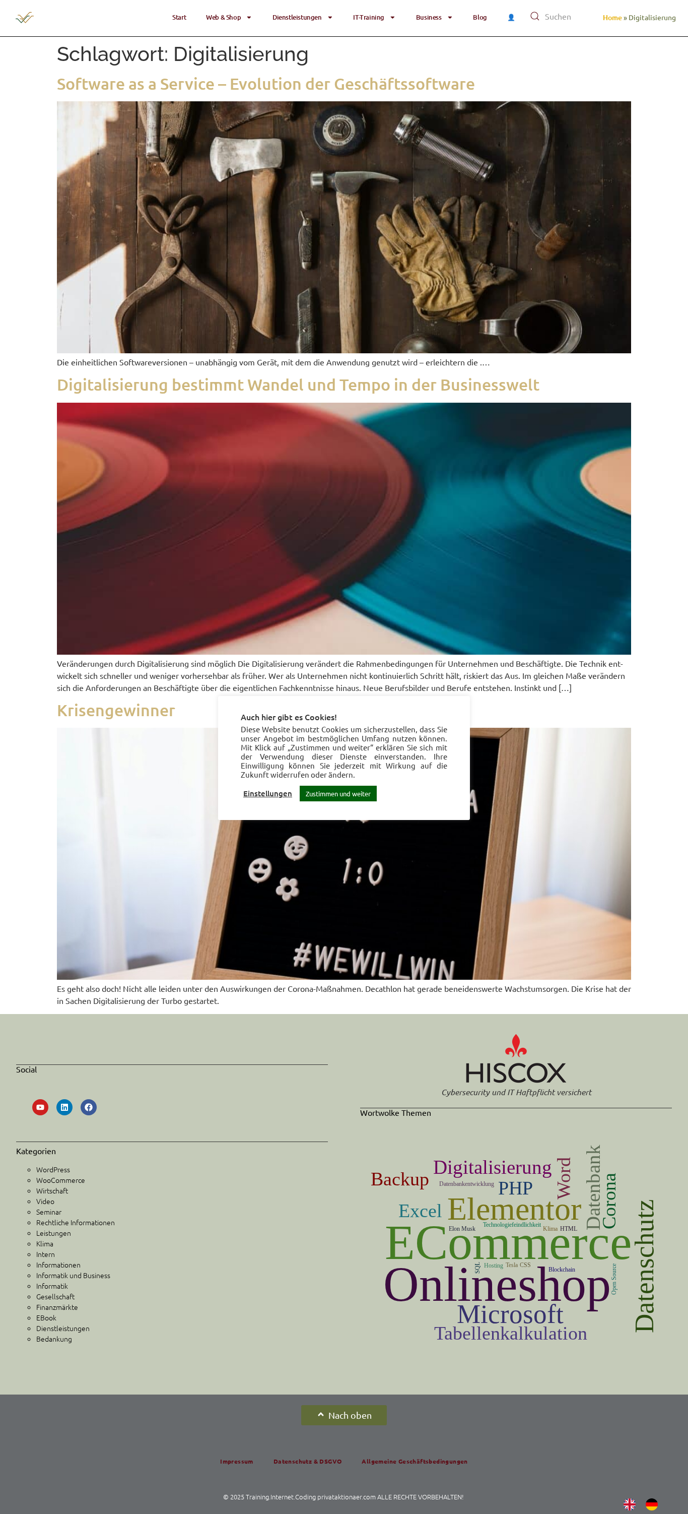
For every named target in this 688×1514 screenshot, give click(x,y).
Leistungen (53, 1233)
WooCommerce (60, 1180)
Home (612, 17)
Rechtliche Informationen (75, 1222)
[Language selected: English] (646, 1504)
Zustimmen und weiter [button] (338, 793)
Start (179, 17)
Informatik (52, 1286)
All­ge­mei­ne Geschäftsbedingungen (414, 1461)
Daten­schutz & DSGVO (307, 1461)
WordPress (53, 1169)
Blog (480, 17)
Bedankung (54, 1339)
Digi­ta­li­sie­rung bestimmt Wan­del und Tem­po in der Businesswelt (298, 384)
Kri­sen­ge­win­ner (116, 710)
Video (45, 1201)
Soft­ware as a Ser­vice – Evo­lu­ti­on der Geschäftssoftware (267, 83)
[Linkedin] (64, 1107)
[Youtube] (40, 1107)
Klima (44, 1243)
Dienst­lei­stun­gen (297, 17)
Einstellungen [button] (267, 793)
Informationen (58, 1264)
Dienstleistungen (63, 1328)
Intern (45, 1254)
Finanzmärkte (57, 1307)
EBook (46, 1317)
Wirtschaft (52, 1190)
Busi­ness (429, 17)
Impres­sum (236, 1461)
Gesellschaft (55, 1296)
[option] (654, 1504)
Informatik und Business (73, 1275)
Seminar (48, 1212)
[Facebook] (89, 1107)
